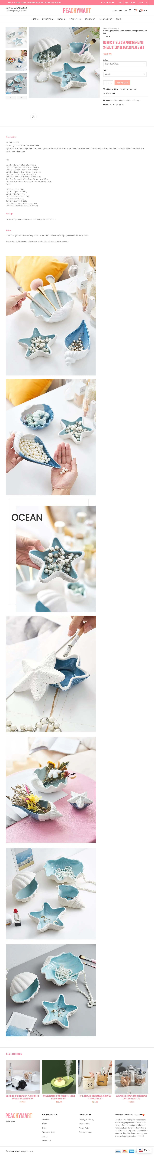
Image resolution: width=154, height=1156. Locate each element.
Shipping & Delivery (86, 1120)
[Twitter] (113, 104)
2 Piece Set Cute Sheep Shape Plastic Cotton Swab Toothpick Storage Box (22, 1097)
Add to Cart (122, 83)
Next (22, 97)
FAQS (120, 2)
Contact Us (142, 2)
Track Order (130, 2)
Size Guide (110, 93)
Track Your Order (49, 1132)
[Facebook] (111, 104)
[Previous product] (104, 36)
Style (105, 70)
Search (45, 1136)
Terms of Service (85, 1132)
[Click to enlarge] (33, 117)
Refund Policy (84, 1124)
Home (105, 28)
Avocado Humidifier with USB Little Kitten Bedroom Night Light (59, 1097)
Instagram (104, 2)
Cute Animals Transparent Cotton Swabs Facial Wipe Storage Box (131, 1097)
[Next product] (109, 36)
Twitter (107, 2)
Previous (11, 97)
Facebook (101, 2)
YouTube (113, 2)
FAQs (44, 1128)
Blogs (44, 1124)
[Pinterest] (123, 104)
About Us (45, 1120)
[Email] (120, 104)
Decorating (113, 28)
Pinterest (110, 2)
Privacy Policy (84, 1128)
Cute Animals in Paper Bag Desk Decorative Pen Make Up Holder (95, 1097)
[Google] (117, 104)
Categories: (108, 100)
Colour (106, 60)
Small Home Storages (132, 100)
